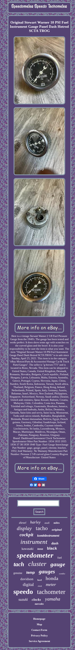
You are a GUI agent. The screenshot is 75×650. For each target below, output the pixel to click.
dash (54, 543)
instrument (33, 541)
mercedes (39, 604)
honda (52, 578)
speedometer (35, 555)
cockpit (26, 534)
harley (35, 522)
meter (51, 584)
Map (39, 624)
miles (57, 522)
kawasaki (27, 548)
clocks (36, 600)
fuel (59, 557)
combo (62, 573)
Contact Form (39, 629)
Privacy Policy (39, 635)
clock (40, 586)
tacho (42, 528)
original (57, 529)
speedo (23, 591)
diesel (22, 522)
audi (47, 522)
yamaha (52, 599)
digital (28, 584)
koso (40, 549)
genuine (17, 573)
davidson (26, 579)
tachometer (51, 591)
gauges (47, 571)
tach (19, 564)
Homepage (39, 618)
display (24, 528)
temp (30, 573)
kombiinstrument (48, 535)
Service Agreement (39, 641)
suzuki (23, 599)
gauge (57, 564)
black (52, 548)
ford (39, 580)
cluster (37, 563)
